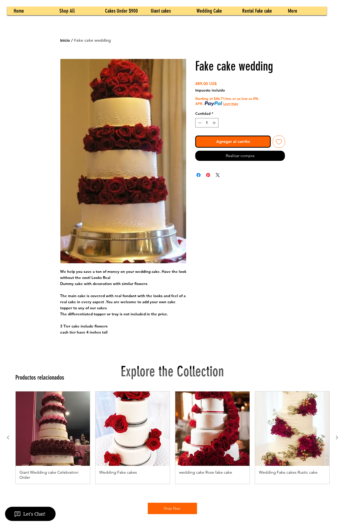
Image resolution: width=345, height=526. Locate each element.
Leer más (230, 103)
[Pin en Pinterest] (208, 175)
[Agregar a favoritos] (279, 142)
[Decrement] (199, 122)
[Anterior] (8, 437)
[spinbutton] (206, 122)
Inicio (65, 40)
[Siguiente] (337, 437)
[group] (172, 437)
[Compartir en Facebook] (198, 175)
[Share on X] (218, 175)
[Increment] (214, 122)
